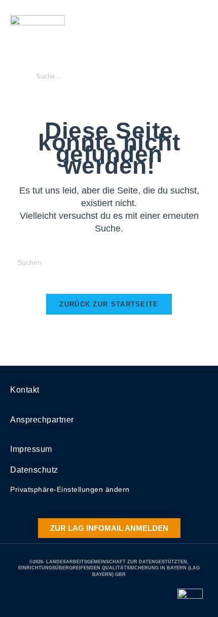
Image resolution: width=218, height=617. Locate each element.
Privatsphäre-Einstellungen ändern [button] (70, 489)
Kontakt (25, 389)
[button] (200, 53)
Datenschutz (34, 470)
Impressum (31, 449)
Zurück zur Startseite (108, 304)
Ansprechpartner (42, 419)
